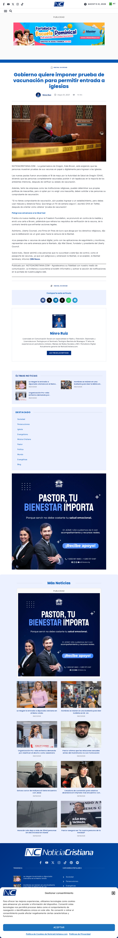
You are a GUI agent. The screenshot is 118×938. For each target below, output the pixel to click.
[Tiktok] (22, 4)
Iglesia (56, 67)
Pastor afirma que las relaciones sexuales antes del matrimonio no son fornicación (81, 751)
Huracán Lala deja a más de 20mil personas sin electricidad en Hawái (36, 831)
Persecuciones (23, 424)
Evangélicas (22, 459)
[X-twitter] (13, 4)
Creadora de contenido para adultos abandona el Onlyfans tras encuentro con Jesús (81, 792)
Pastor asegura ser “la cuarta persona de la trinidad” (81, 831)
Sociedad (63, 67)
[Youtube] (8, 4)
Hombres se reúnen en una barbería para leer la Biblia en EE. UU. (87, 383)
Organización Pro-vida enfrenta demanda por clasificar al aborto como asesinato (40, 396)
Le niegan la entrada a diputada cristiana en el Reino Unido (42, 383)
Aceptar (58, 927)
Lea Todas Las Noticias (59, 353)
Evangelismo (22, 434)
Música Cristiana (24, 439)
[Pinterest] (71, 862)
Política (20, 449)
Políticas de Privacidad (79, 934)
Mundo (20, 454)
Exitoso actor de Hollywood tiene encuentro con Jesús (37, 791)
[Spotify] (77, 862)
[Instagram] (17, 4)
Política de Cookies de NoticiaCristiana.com (47, 934)
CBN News (35, 259)
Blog (19, 464)
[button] (113, 893)
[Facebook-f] (3, 4)
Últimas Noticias (26, 375)
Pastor (20, 444)
